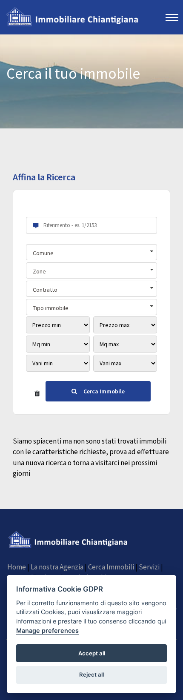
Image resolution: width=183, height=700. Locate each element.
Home (16, 567)
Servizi (149, 567)
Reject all (91, 674)
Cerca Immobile (104, 391)
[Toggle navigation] (172, 17)
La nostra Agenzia (57, 567)
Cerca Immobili (111, 567)
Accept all (91, 653)
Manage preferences (47, 630)
